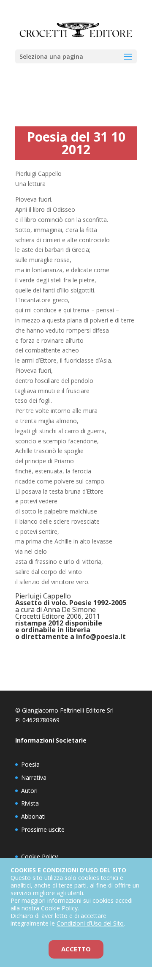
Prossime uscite (43, 829)
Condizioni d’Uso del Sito (90, 923)
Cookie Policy (39, 856)
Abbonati (33, 816)
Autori (29, 791)
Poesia (30, 764)
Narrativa (33, 777)
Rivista (30, 803)
